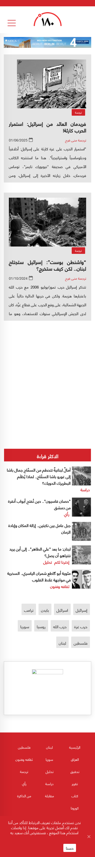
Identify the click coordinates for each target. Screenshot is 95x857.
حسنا (69, 847)
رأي (66, 514)
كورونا (75, 808)
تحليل (47, 561)
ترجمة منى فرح (75, 139)
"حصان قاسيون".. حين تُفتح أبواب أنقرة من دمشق (39, 504)
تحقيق (74, 771)
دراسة (85, 489)
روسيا (41, 626)
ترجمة (78, 112)
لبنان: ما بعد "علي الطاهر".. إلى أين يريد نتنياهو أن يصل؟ (40, 552)
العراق (75, 759)
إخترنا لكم (61, 561)
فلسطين (80, 642)
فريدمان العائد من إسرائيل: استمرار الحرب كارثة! (47, 127)
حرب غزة (80, 626)
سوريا (24, 626)
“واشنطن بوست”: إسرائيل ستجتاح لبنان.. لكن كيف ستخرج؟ (47, 265)
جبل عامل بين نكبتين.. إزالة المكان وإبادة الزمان (39, 528)
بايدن (45, 610)
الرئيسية (74, 747)
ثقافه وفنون (59, 586)
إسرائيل (81, 610)
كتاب (74, 795)
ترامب (28, 610)
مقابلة (49, 795)
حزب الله (60, 626)
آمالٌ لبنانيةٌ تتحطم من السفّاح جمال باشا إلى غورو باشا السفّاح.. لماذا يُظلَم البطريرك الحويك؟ (39, 476)
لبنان (62, 642)
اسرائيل (62, 610)
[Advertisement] (47, 367)
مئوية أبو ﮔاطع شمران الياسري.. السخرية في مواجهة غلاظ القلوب (39, 576)
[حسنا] (88, 836)
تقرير (75, 783)
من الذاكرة (24, 795)
